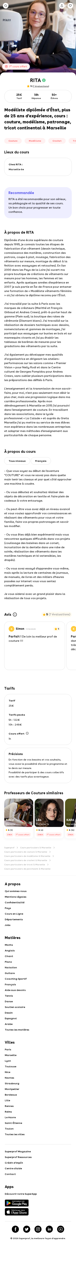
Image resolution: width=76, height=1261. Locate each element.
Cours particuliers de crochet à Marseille (25, 860)
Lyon (8, 1060)
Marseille (10, 1055)
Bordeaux (11, 1094)
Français (10, 984)
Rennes (9, 1106)
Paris (8, 1049)
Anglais (10, 950)
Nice (7, 1072)
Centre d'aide (13, 1168)
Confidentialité (14, 902)
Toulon (9, 1128)
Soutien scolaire (15, 1007)
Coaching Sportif (16, 978)
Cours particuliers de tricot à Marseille (24, 864)
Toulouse (10, 1066)
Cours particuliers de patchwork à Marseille (27, 869)
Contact (10, 1174)
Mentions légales (15, 896)
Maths (9, 944)
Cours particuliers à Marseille (35, 847)
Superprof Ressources (18, 1157)
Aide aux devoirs (15, 990)
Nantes (9, 1077)
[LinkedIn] (49, 1229)
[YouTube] (60, 1229)
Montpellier (12, 1089)
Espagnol (11, 1018)
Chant (9, 956)
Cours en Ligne (14, 913)
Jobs (7, 925)
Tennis (9, 995)
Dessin (9, 1012)
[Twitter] (26, 1229)
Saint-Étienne (13, 1123)
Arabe (9, 1024)
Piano (8, 961)
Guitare (10, 973)
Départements (14, 919)
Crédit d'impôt (14, 1162)
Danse (9, 1001)
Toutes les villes (15, 1134)
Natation (11, 967)
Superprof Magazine (18, 1151)
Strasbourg (12, 1083)
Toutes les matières (17, 1029)
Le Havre (10, 1117)
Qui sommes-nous (16, 891)
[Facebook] (15, 1229)
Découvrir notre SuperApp (21, 1193)
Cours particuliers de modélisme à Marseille (27, 856)
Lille (7, 1100)
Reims (8, 1111)
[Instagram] (38, 1229)
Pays (8, 908)
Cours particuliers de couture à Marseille (25, 852)
